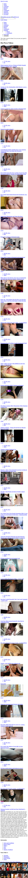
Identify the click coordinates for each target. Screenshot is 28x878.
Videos (5, 5)
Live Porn (6, 14)
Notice (5, 859)
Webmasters (6, 856)
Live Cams (6, 34)
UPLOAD (6, 13)
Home (5, 3)
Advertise (6, 855)
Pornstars (6, 7)
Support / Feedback (8, 849)
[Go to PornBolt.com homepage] (6, 17)
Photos (5, 9)
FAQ (5, 848)
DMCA (5, 845)
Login (6, 1)
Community (6, 10)
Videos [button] (5, 23)
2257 (5, 847)
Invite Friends (7, 858)
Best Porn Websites (5, 862)
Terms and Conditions (9, 843)
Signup (5, 19)
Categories (6, 6)
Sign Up (3, 1)
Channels (6, 11)
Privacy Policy (7, 844)
